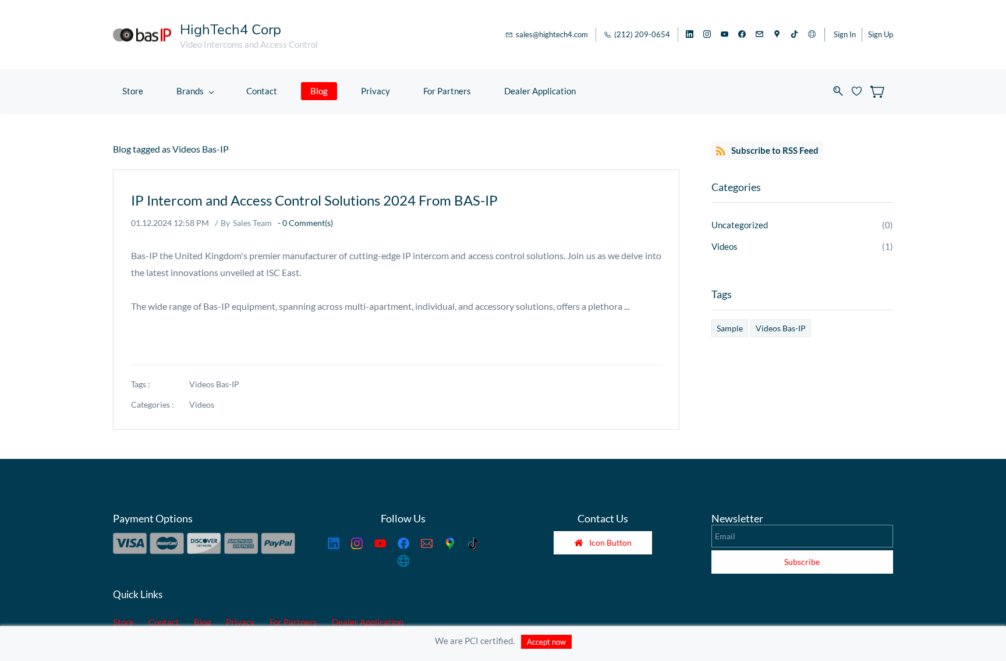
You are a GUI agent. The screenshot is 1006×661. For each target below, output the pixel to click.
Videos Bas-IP (214, 384)
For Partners (293, 622)
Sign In (845, 34)
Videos (201, 404)
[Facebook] (403, 543)
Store (123, 622)
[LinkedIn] (333, 543)
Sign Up (880, 34)
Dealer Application (367, 622)
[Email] (426, 543)
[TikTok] (473, 543)
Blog (202, 622)
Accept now (546, 641)
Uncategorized (739, 225)
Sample (730, 328)
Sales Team (252, 223)
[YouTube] (380, 543)
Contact (163, 622)
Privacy (240, 622)
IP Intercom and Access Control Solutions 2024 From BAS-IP (314, 200)
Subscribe (802, 562)
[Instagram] (357, 543)
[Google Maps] (450, 543)
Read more (150, 339)
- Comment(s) (305, 223)
